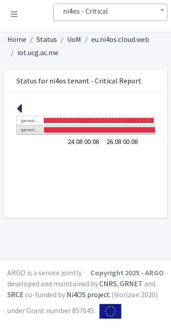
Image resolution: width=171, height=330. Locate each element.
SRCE (15, 294)
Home (16, 39)
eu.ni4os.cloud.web (120, 39)
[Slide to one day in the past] (19, 111)
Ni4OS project (88, 294)
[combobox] (110, 12)
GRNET (131, 283)
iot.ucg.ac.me (37, 52)
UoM (74, 39)
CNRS (108, 283)
